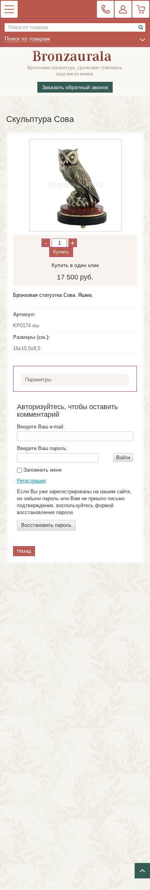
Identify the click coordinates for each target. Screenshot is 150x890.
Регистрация (31, 481)
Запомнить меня (42, 470)
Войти (123, 457)
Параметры (38, 379)
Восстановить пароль (46, 525)
